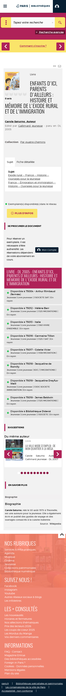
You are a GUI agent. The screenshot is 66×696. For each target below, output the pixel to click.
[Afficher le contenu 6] (34, 473)
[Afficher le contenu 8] (41, 473)
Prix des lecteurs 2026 (17, 626)
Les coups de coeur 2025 (19, 629)
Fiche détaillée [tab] (25, 161)
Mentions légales (14, 669)
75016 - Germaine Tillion (40, 335)
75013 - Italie (33, 321)
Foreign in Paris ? (14, 662)
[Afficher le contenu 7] (38, 473)
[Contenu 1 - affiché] (18, 473)
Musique (9, 556)
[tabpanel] (33, 179)
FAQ (7, 651)
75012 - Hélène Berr (37, 308)
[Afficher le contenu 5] (31, 473)
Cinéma (9, 560)
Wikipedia (55, 523)
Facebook (10, 586)
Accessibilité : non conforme (17, 690)
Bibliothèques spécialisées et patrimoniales (39, 683)
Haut (61, 534)
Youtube (9, 593)
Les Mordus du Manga (18, 633)
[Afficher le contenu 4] (28, 473)
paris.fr (5, 683)
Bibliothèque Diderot (38, 411)
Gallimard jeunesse (30, 125)
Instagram (10, 589)
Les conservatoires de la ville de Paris (25, 687)
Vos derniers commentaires (21, 637)
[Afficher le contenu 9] (44, 473)
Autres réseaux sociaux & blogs (23, 597)
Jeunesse (10, 564)
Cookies (9, 666)
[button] (59, 6)
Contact (17, 651)
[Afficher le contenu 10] (47, 473)
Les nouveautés (13, 615)
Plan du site (11, 673)
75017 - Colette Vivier (38, 349)
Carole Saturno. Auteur (20, 121)
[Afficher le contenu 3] (25, 473)
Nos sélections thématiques (21, 622)
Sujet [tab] (10, 161)
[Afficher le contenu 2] (22, 473)
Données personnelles (30, 666)
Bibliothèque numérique (19, 571)
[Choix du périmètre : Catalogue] (6, 22)
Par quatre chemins (32, 142)
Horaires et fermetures (18, 618)
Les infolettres (12, 600)
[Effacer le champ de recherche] (53, 22)
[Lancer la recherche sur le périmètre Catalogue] (60, 22)
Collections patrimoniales (20, 567)
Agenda (9, 553)
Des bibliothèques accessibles (22, 658)
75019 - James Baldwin (39, 397)
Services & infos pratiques (20, 549)
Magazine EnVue (14, 655)
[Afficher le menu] (5, 6)
